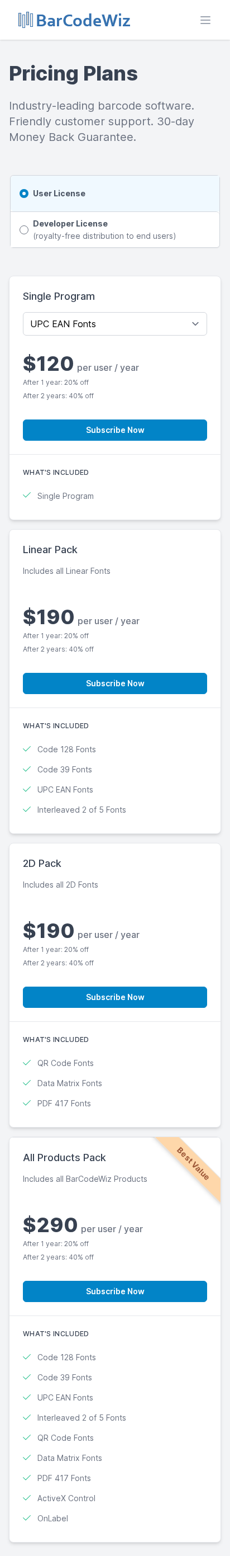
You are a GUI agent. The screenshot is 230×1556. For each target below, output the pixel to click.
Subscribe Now (115, 430)
